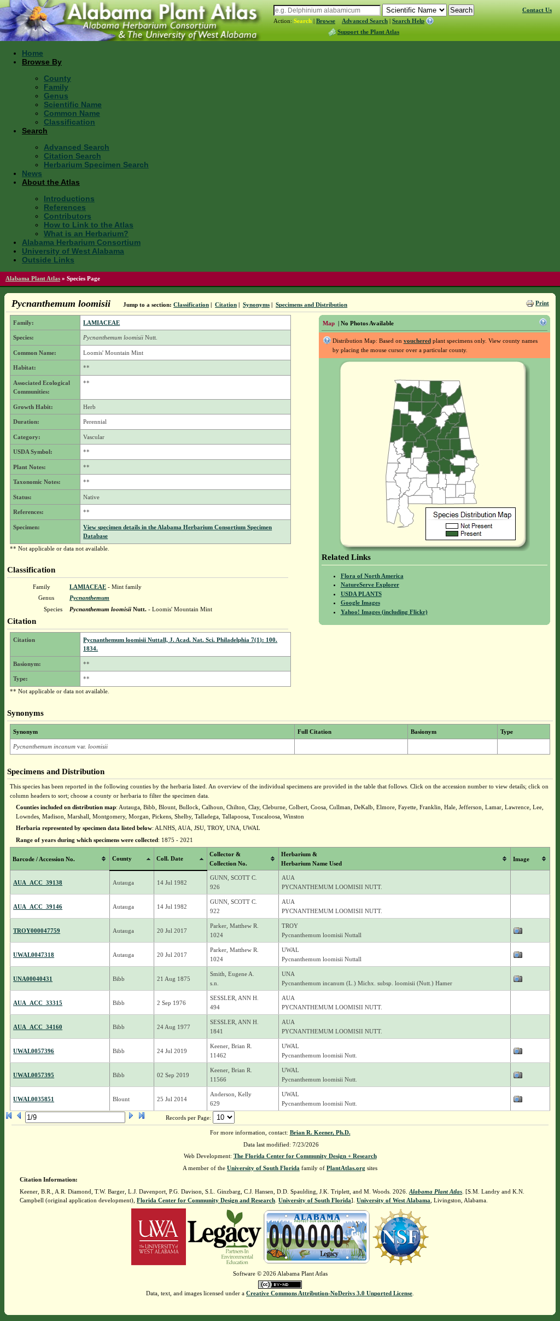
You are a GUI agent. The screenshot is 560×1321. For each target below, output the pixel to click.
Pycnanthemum (89, 597)
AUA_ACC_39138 (37, 882)
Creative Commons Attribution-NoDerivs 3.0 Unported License (329, 1293)
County (57, 78)
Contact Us (537, 10)
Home (32, 53)
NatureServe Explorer (370, 584)
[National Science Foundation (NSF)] (400, 1235)
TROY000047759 (36, 930)
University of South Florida (263, 1168)
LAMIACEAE (101, 322)
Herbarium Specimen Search (96, 164)
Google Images (360, 602)
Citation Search (72, 155)
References (65, 207)
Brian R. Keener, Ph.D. (320, 1132)
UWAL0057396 (33, 1051)
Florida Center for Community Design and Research (206, 1200)
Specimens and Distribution (311, 304)
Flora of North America (372, 575)
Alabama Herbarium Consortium (81, 242)
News (32, 173)
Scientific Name (73, 104)
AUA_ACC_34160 (37, 1027)
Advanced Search (365, 20)
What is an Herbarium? (86, 233)
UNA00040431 (32, 978)
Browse (325, 20)
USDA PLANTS (361, 594)
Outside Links (48, 259)
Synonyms (256, 304)
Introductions (69, 198)
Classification (69, 122)
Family (56, 87)
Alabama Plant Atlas (32, 278)
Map (329, 323)
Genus (56, 95)
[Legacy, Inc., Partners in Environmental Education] (224, 1235)
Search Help (408, 20)
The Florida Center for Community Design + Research (305, 1156)
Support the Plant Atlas (368, 31)
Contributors (67, 216)
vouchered (417, 340)
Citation (226, 304)
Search (303, 20)
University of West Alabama (73, 251)
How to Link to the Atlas (88, 224)
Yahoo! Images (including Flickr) (384, 612)
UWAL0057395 (33, 1075)
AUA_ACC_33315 (37, 1002)
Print (542, 303)
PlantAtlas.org (345, 1168)
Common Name (72, 113)
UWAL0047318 (33, 954)
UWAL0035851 (33, 1099)
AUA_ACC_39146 (37, 906)
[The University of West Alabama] (158, 1235)
